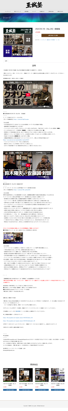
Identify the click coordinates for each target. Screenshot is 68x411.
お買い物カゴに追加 (53, 35)
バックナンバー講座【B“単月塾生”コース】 (50, 39)
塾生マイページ (17, 11)
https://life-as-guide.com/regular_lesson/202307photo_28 (18, 317)
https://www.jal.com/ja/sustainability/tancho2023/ (16, 139)
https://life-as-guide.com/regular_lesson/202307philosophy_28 (19, 320)
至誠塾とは (42, 11)
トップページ (8, 11)
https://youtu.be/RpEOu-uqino (21, 119)
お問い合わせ (60, 11)
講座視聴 (26, 11)
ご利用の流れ (51, 11)
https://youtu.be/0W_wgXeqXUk (22, 189)
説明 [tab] (6, 60)
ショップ (34, 11)
